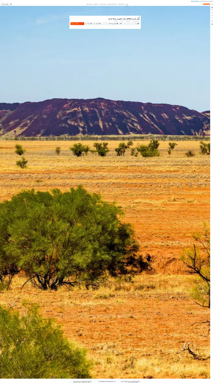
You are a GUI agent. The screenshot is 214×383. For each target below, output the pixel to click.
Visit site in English (195, 1)
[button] (1, 1)
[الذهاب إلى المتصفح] (212, 15)
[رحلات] (212, 21)
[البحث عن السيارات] (212, 12)
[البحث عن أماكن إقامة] (212, 10)
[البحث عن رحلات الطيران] (212, 7)
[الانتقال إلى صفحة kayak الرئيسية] (206, 4)
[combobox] (136, 21)
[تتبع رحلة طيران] (212, 18)
